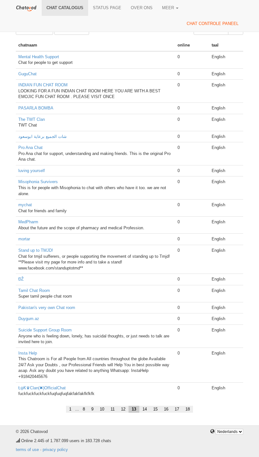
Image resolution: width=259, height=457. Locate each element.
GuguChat (27, 73)
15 (155, 409)
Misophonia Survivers (38, 181)
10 (102, 409)
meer (168, 7)
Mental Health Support (38, 56)
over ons (142, 7)
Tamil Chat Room (34, 290)
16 (166, 409)
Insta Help (27, 353)
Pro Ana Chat (30, 147)
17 (177, 409)
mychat (25, 204)
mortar (24, 239)
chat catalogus (64, 7)
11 (113, 409)
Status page (107, 7)
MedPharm (28, 221)
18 (187, 409)
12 (123, 409)
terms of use (27, 449)
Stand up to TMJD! (35, 250)
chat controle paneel (212, 23)
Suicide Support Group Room (45, 330)
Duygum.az (28, 318)
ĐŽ (21, 279)
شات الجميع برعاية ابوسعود (42, 136)
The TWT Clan (31, 119)
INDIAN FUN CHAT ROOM (43, 85)
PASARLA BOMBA (35, 108)
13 (134, 409)
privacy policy (55, 449)
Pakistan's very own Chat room (46, 307)
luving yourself (31, 170)
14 (144, 409)
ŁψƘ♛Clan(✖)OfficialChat (42, 388)
